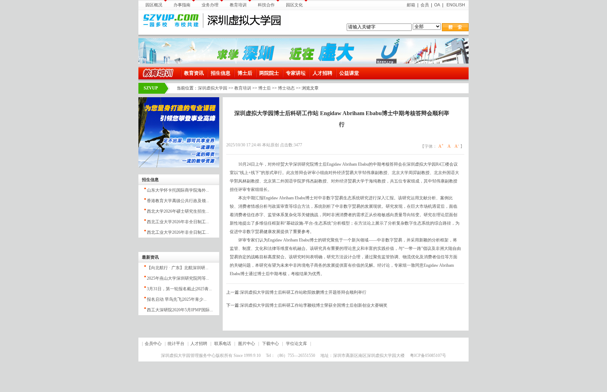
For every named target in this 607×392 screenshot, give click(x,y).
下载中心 (270, 343)
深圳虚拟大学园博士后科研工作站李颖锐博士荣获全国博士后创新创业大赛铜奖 (313, 305)
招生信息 (220, 73)
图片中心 (246, 343)
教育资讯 (194, 73)
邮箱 (411, 4)
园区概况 (153, 4)
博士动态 (286, 88)
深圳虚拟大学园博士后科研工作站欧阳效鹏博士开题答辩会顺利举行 (303, 292)
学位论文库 (296, 343)
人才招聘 (322, 73)
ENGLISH (455, 4)
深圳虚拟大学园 (212, 88)
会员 (424, 4)
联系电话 (222, 343)
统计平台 (176, 343)
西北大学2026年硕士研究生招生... (178, 211)
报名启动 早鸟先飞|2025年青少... (177, 299)
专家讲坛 (296, 73)
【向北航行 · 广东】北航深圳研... (177, 267)
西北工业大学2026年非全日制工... (178, 221)
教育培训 (238, 4)
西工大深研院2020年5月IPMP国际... (180, 309)
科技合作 (266, 4)
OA (437, 4)
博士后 (244, 73)
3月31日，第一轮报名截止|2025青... (179, 288)
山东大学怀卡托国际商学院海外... (178, 190)
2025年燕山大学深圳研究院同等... (178, 278)
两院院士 (269, 73)
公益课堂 (349, 73)
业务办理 (210, 4)
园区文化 (294, 4)
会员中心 (153, 343)
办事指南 (182, 4)
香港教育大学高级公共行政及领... (178, 200)
